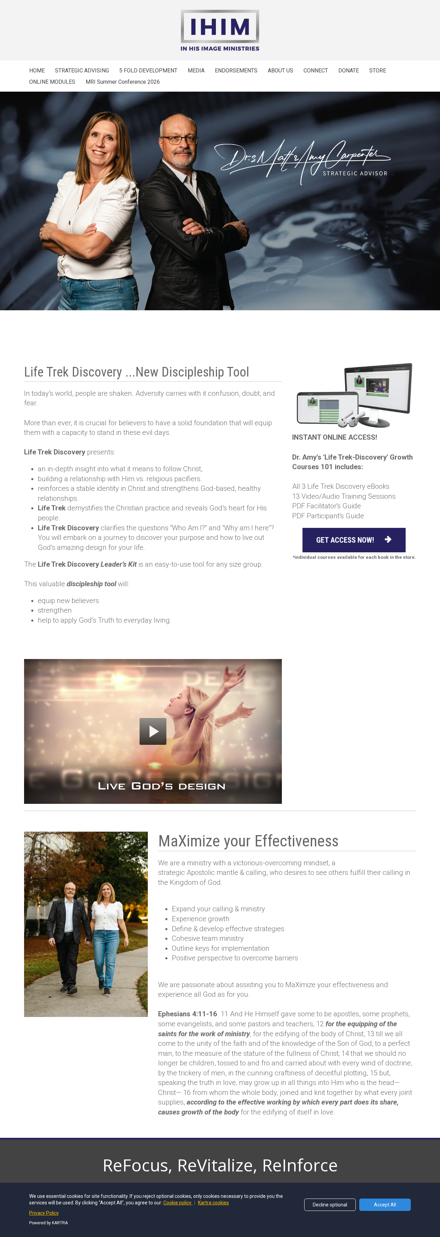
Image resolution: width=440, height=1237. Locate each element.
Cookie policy (177, 1202)
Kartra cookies (213, 1202)
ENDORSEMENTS (236, 70)
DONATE (348, 70)
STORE (377, 70)
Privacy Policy (44, 1213)
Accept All (385, 1204)
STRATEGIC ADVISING (82, 70)
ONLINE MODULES (52, 82)
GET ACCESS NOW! (345, 540)
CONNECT (316, 70)
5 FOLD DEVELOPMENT (148, 70)
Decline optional (330, 1204)
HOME (37, 70)
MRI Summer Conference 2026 (123, 82)
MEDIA (196, 70)
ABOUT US (280, 70)
